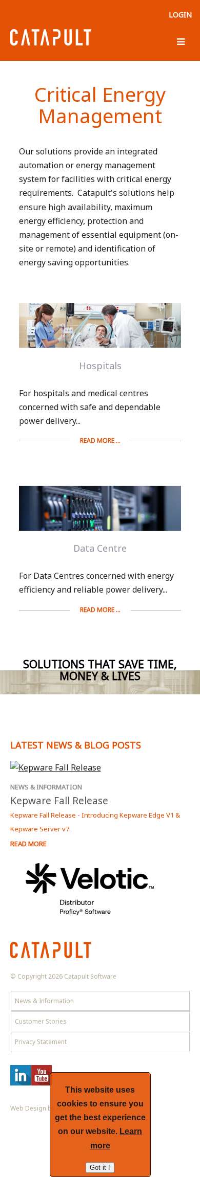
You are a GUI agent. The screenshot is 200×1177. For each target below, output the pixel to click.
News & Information (46, 786)
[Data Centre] (100, 510)
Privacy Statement (41, 1041)
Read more (28, 843)
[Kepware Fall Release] (100, 768)
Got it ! (100, 1167)
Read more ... (100, 440)
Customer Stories (41, 1021)
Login (180, 14)
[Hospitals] (100, 327)
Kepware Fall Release (59, 800)
